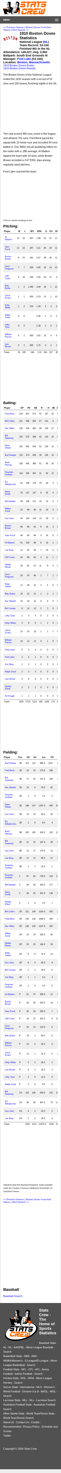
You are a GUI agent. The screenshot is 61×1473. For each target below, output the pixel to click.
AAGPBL (19, 1347)
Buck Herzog (8, 463)
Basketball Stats (12, 1356)
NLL (31, 1400)
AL (4, 1347)
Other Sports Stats (13, 1413)
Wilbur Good (8, 509)
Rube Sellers (8, 585)
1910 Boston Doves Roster (18, 65)
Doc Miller (9, 428)
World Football (11, 1391)
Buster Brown (8, 257)
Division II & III (30, 1391)
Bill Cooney (10, 608)
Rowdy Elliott (8, 687)
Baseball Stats (47, 1343)
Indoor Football (23, 1373)
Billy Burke (7, 287)
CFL (30, 1369)
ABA (34, 1356)
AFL (37, 1369)
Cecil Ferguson (9, 267)
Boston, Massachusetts (33, 62)
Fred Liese (10, 650)
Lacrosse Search (46, 1400)
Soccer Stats (10, 1387)
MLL (24, 1400)
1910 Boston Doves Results (19, 68)
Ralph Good (7, 316)
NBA (26, 1356)
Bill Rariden (10, 501)
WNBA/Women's (13, 1360)
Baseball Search (12, 1296)
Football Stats (11, 1369)
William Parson (8, 335)
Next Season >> (20, 30)
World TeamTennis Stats (40, 1413)
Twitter (7, 1435)
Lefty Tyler (7, 325)
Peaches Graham (9, 473)
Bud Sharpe (10, 455)
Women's (49, 1387)
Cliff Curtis (7, 277)
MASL (44, 1391)
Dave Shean (8, 446)
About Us (8, 1422)
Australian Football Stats (17, 1404)
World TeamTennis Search (18, 1418)
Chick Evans (8, 296)
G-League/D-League (36, 1360)
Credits (35, 1422)
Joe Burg (9, 550)
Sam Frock (7, 248)
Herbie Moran (8, 565)
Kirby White (7, 306)
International (27, 1387)
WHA (31, 1378)
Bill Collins (10, 421)
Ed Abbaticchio (10, 483)
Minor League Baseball (39, 1347)
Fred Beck (10, 413)
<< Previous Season (13, 27)
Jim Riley (9, 664)
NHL (23, 1378)
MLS (39, 1387)
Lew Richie (8, 345)
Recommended (12, 1426)
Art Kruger (9, 696)
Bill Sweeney (9, 436)
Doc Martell (10, 601)
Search (7, 1351)
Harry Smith (7, 492)
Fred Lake (24, 59)
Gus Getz (9, 518)
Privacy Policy (31, 1426)
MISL (53, 1391)
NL (46, 41)
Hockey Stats (11, 1378)
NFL (23, 1369)
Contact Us (22, 1422)
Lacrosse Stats (11, 1400)
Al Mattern (8, 238)
